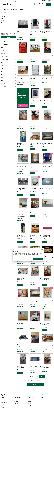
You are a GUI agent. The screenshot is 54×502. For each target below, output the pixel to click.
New (5, 12)
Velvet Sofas (43, 399)
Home (2, 12)
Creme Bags (30, 403)
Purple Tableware (31, 406)
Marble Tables (43, 400)
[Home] (7, 4)
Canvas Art (29, 395)
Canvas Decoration (31, 397)
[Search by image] (35, 4)
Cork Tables (30, 399)
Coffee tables (3, 397)
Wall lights (2, 407)
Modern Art (16, 403)
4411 (37, 376)
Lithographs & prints (4, 402)
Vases (2, 399)
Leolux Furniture (17, 397)
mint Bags (29, 405)
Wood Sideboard (44, 395)
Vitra (42, 397)
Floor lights (3, 405)
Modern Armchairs (17, 406)
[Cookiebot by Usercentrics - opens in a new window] (40, 249)
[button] (45, 1)
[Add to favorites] (28, 32)
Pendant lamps (3, 395)
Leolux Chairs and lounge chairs (19, 399)
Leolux (15, 395)
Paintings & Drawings (4, 404)
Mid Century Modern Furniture (19, 405)
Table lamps (3, 400)
